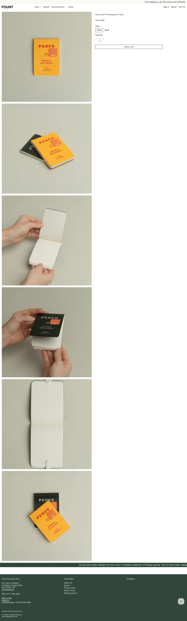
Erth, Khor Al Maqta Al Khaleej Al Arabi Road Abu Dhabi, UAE (12, 585)
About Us (68, 583)
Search (67, 585)
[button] (174, 7)
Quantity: (99, 35)
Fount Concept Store (11, 579)
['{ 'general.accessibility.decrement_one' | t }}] (96, 39)
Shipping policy (70, 593)
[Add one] (103, 39)
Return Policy (69, 590)
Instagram (130, 579)
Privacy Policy (70, 588)
